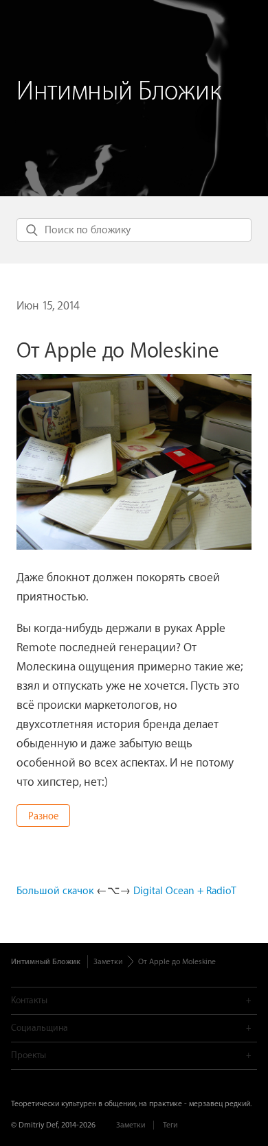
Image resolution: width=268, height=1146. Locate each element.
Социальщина (39, 1027)
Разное (43, 816)
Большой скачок (54, 891)
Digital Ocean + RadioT (184, 891)
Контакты (29, 1000)
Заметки (107, 961)
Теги (170, 1125)
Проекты (28, 1055)
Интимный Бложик (118, 91)
